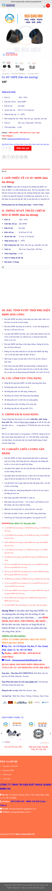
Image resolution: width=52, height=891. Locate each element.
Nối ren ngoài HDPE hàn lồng (38, 571)
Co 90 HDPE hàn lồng (30, 528)
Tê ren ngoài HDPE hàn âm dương (15, 590)
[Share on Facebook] (8, 157)
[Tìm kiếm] (48, 6)
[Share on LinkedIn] (26, 157)
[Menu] (44, 6)
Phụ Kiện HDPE (33, 74)
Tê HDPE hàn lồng (27, 579)
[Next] (46, 36)
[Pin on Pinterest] (21, 157)
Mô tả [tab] (4, 171)
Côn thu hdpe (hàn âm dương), (37, 605)
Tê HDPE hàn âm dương (12, 579)
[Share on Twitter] (13, 157)
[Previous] (6, 36)
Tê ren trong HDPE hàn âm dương (15, 583)
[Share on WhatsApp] (4, 157)
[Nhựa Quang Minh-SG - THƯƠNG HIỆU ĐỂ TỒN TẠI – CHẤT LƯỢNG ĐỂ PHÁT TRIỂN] (21, 5)
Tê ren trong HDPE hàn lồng (36, 583)
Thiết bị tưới (7, 775)
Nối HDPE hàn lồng (28, 557)
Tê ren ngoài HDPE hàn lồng (37, 590)
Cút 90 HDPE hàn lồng (31, 535)
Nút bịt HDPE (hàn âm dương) (14, 598)
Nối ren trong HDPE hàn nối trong (15, 567)
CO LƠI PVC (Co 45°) (13, 747)
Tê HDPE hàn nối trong (41, 579)
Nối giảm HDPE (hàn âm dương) (15, 605)
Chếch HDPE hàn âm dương (13, 542)
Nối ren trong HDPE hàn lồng (38, 564)
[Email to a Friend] (17, 157)
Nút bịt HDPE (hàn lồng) (33, 598)
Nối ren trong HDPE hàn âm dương (16, 564)
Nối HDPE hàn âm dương (12, 557)
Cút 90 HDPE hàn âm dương (13, 535)
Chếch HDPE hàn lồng (31, 542)
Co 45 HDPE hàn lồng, (30, 550)
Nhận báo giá (23, 148)
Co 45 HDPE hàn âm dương (13, 550)
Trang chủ (5, 74)
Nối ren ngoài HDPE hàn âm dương (16, 571)
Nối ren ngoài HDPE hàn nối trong (15, 575)
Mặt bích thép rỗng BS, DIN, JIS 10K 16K (38, 748)
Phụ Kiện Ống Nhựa (18, 74)
